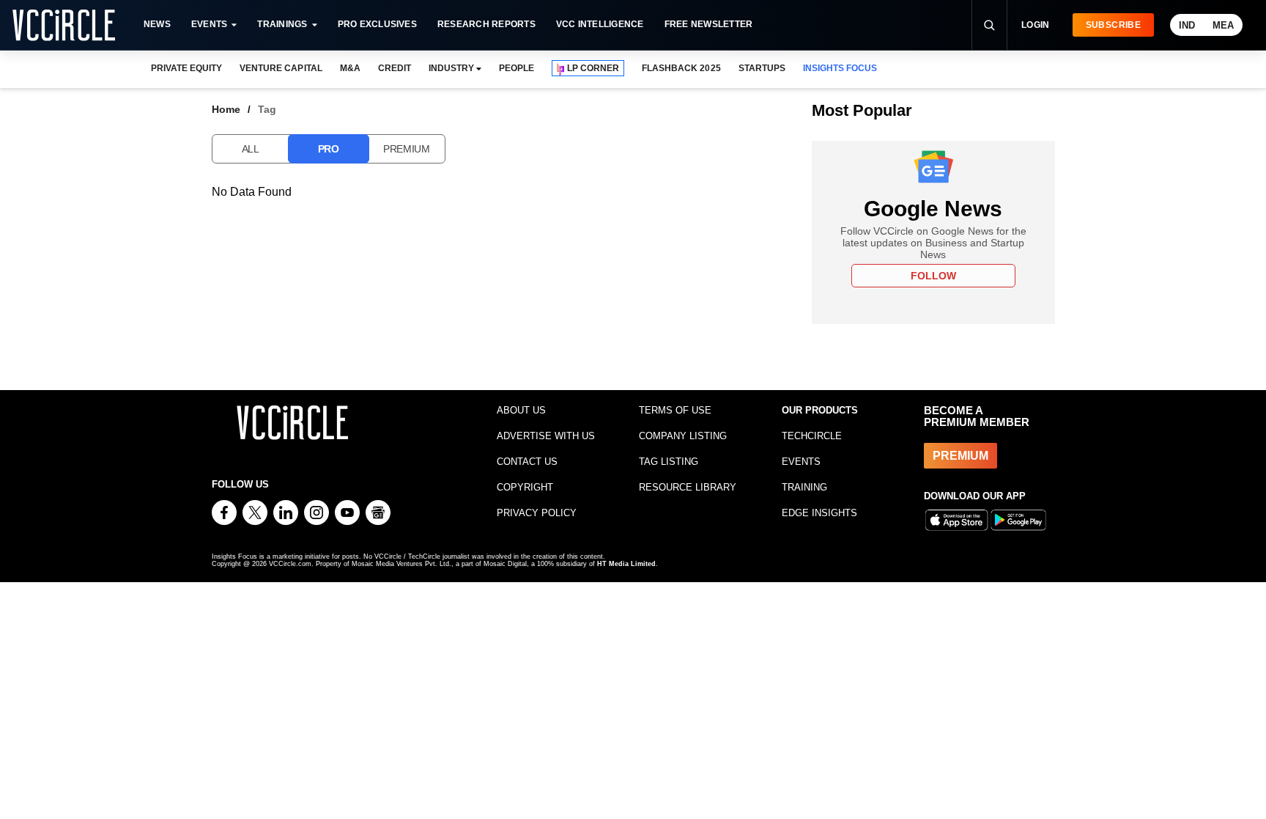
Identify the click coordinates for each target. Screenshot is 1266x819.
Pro (328, 149)
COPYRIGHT (525, 487)
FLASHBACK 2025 (681, 68)
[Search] (989, 25)
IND (1187, 25)
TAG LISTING (668, 461)
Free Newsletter (709, 24)
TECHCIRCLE (812, 435)
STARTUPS (761, 68)
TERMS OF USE (675, 410)
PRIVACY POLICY (537, 512)
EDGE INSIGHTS (819, 512)
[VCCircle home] (63, 25)
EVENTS (801, 461)
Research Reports (486, 24)
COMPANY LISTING (683, 435)
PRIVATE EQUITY (186, 68)
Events (209, 24)
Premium (406, 149)
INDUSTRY (451, 68)
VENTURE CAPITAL (281, 68)
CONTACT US (527, 461)
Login (1035, 25)
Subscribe (1113, 25)
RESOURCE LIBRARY (687, 487)
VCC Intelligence (600, 24)
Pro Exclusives (377, 24)
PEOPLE (516, 68)
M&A (350, 68)
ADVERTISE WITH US (546, 435)
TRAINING (804, 487)
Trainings (282, 24)
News (157, 24)
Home (226, 109)
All (250, 149)
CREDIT (394, 68)
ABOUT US (521, 410)
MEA (1223, 25)
